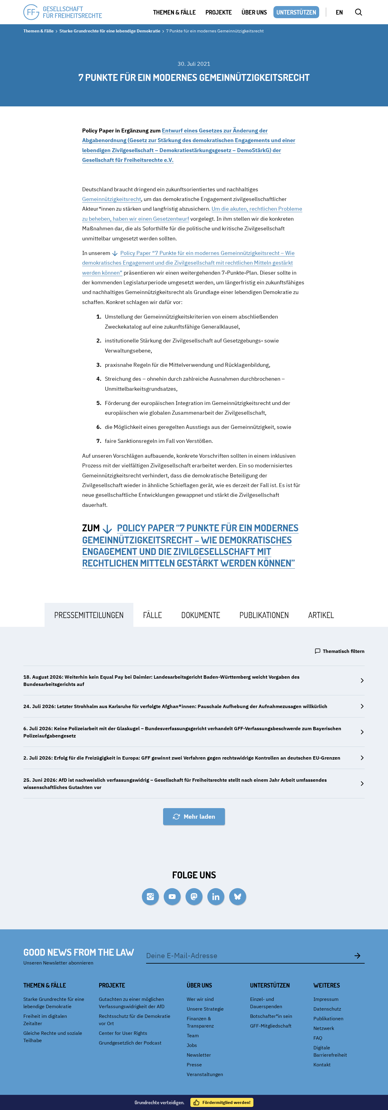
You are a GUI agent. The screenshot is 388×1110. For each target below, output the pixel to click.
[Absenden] (357, 955)
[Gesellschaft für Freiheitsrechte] (62, 12)
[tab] (89, 615)
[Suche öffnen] (359, 12)
